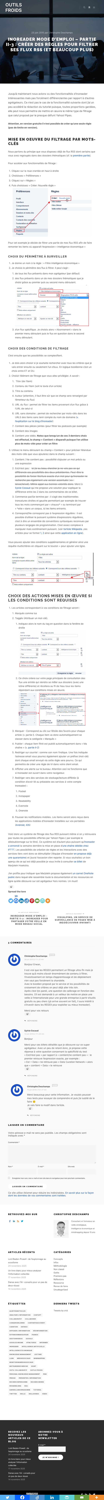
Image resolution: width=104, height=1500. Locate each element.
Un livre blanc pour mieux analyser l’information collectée (19, 1462)
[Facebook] (10, 1221)
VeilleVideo (34, 1394)
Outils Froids (36, 1370)
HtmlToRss (31, 1342)
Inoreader (14, 1346)
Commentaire (14, 1142)
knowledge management (20, 1354)
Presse (12, 1378)
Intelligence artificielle (33, 1346)
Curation (13, 1327)
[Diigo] (26, 898)
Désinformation (40, 1331)
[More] (47, 898)
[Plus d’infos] (89, 7)
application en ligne (71, 533)
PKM (45, 1374)
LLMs (11, 1358)
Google (29, 1338)
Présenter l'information (30, 1378)
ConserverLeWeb (17, 1323)
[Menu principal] (94, 7)
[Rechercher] (84, 7)
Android (20, 825)
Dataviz (24, 1327)
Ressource (59, 1283)
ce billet (78, 861)
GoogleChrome (16, 1342)
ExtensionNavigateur (19, 1334)
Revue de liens (61, 1286)
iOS (28, 825)
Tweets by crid (61, 1310)
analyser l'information (19, 1315)
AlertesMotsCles (17, 1311)
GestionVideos (16, 1338)
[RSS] (18, 1221)
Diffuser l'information (19, 1331)
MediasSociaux (23, 1358)
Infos (56, 1262)
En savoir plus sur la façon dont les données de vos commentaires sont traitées (51, 1194)
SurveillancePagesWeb (19, 1390)
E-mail (41, 1166)
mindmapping (39, 1358)
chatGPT (37, 1315)
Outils (56, 1272)
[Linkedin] (21, 898)
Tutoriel (37, 1390)
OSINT (33, 1366)
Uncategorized (61, 1289)
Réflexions (59, 1279)
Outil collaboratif (18, 1370)
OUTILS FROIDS (13, 7)
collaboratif (15, 1319)
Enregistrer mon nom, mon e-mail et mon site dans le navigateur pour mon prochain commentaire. (48, 1178)
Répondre (32, 1021)
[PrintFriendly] (42, 898)
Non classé (59, 1269)
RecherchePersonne (18, 1382)
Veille (22, 1394)
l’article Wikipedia (72, 529)
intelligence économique (20, 1350)
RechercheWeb (37, 1382)
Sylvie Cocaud (22, 488)
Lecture (38, 1354)
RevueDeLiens (15, 1386)
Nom (10, 1166)
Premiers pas (60, 1276)
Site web (71, 1166)
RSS (26, 1386)
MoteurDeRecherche (18, 1366)
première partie (81, 155)
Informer (44, 1342)
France (35, 1334)
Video (44, 1394)
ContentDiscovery (36, 1323)
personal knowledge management (24, 1374)
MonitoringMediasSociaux (21, 1362)
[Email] (37, 898)
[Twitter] (10, 898)
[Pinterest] (32, 898)
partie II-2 (33, 747)
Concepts (58, 1259)
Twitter (13, 1394)
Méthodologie (60, 1266)
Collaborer (30, 1319)
